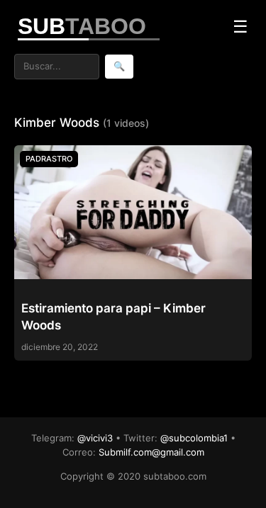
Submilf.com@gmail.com (151, 452)
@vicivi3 (95, 438)
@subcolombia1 (194, 438)
